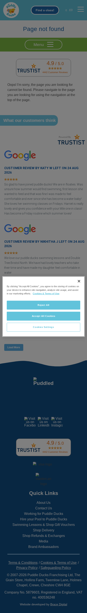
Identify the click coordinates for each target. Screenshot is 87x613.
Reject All (43, 305)
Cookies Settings (43, 327)
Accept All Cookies (43, 316)
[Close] (79, 281)
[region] (43, 306)
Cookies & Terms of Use (46, 293)
